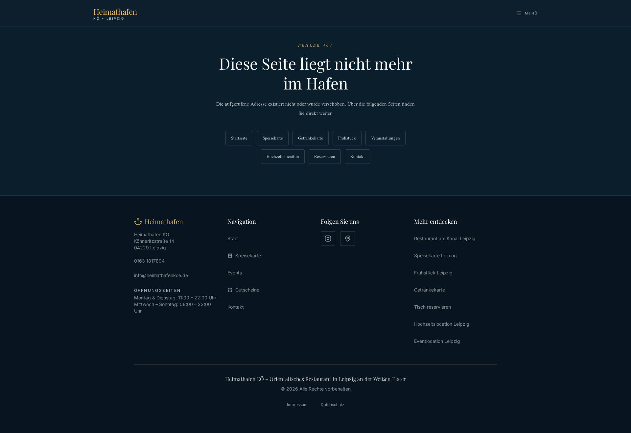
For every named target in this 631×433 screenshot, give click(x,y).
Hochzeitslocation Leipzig (441, 324)
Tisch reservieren (432, 307)
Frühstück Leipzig (433, 272)
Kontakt (357, 156)
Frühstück (347, 138)
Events (234, 272)
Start (232, 238)
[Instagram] (328, 238)
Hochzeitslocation (283, 156)
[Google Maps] (347, 238)
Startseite (239, 138)
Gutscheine (247, 290)
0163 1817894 (149, 261)
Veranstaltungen (385, 138)
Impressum (297, 404)
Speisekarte (273, 138)
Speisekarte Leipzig (435, 255)
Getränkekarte (310, 138)
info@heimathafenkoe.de (161, 275)
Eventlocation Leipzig (437, 341)
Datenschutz (332, 404)
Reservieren (324, 156)
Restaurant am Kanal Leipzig (445, 238)
